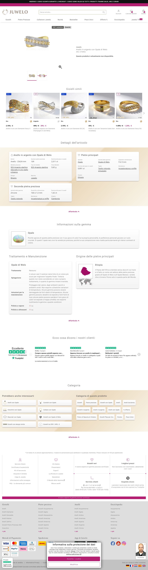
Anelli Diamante (7, 512)
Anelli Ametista (80, 518)
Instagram (124, 543)
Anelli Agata (79, 512)
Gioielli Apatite (43, 525)
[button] (119, 12)
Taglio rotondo (17, 198)
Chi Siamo (56, 464)
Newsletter (56, 477)
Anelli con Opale (114, 410)
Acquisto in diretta (20, 474)
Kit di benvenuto (20, 471)
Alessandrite (115, 515)
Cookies (45, 563)
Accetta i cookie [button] (74, 559)
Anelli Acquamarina (81, 509)
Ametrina (114, 522)
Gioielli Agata (43, 512)
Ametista (114, 525)
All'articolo (73, 211)
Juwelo (34, 178)
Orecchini (5, 528)
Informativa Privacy (32, 563)
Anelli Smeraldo (7, 515)
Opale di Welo (104, 162)
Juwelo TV (136, 20)
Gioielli (8, 20)
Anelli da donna (129, 403)
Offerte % (104, 20)
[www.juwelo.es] (139, 566)
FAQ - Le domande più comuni (20, 484)
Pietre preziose (91, 403)
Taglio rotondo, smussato (104, 169)
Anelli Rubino (6, 518)
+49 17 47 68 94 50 (92, 485)
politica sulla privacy (73, 554)
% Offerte (127, 410)
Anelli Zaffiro (6, 522)
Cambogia (55, 198)
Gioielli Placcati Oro (106, 417)
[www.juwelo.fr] (131, 566)
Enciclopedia (119, 20)
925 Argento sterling (39, 167)
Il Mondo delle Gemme (55, 480)
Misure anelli (56, 484)
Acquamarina (115, 509)
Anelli (118, 403)
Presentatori (56, 467)
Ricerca (104, 12)
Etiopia (81, 177)
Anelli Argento (80, 525)
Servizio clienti (92, 482)
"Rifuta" (73, 551)
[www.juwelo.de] (127, 566)
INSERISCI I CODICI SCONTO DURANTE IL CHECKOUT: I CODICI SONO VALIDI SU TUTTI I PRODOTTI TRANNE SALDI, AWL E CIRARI (74, 2)
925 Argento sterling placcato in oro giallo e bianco (19, 170)
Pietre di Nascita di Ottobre (86, 417)
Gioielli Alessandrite (45, 515)
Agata (113, 512)
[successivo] (144, 113)
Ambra (113, 518)
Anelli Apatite (79, 522)
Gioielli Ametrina (44, 522)
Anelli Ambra (79, 515)
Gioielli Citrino (43, 528)
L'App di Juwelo (20, 477)
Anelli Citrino (79, 528)
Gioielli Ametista (44, 518)
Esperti (56, 471)
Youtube (118, 543)
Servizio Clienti (20, 464)
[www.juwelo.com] (144, 566)
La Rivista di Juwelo (56, 474)
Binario (14, 178)
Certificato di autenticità (20, 467)
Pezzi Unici (89, 20)
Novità (60, 20)
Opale (80, 162)
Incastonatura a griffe (127, 168)
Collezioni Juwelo (44, 20)
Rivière (119, 417)
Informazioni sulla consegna (20, 480)
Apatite (113, 528)
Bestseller (74, 20)
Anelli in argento (98, 410)
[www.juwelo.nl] (135, 566)
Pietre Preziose (24, 20)
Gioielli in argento (83, 410)
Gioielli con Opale (106, 403)
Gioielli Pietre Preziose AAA (12, 525)
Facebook (113, 543)
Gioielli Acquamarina (45, 509)
